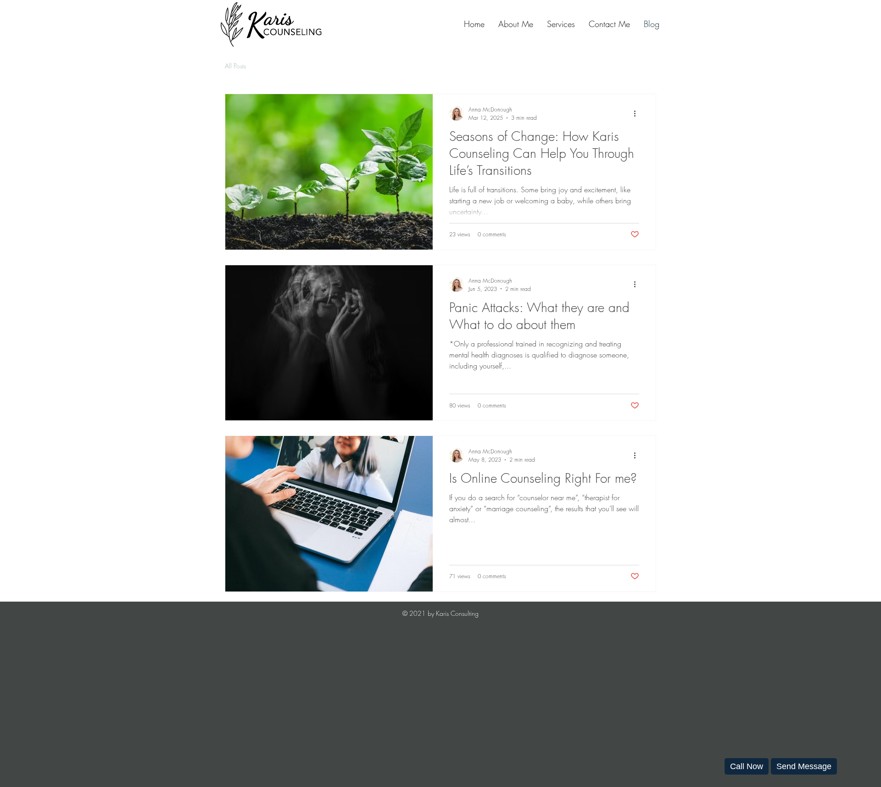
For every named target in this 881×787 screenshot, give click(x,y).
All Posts (235, 65)
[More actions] (637, 113)
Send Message (803, 766)
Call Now (746, 766)
